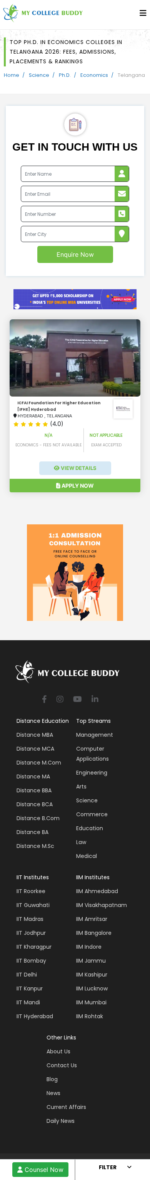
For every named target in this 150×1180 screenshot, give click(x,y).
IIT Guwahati (33, 905)
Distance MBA (35, 735)
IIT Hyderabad (35, 1016)
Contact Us (62, 1065)
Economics (94, 75)
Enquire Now (75, 254)
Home (11, 75)
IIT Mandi (28, 1002)
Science (39, 75)
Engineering (91, 772)
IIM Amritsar (91, 919)
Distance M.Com (39, 762)
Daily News (61, 1121)
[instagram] (60, 699)
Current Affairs (66, 1107)
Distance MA (33, 776)
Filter (108, 1167)
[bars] (143, 15)
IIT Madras (30, 919)
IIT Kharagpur (34, 947)
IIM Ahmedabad (97, 891)
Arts (81, 786)
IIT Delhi (27, 974)
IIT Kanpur (30, 988)
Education (89, 828)
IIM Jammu (91, 961)
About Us (58, 1051)
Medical (86, 856)
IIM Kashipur (91, 974)
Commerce (92, 814)
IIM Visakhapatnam (101, 905)
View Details (78, 468)
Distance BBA (34, 790)
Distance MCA (35, 749)
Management (94, 735)
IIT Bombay (31, 961)
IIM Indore (89, 947)
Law (81, 842)
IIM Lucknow (92, 988)
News (53, 1093)
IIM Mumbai (91, 1002)
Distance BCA (35, 804)
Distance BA (32, 832)
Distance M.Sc (35, 846)
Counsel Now (43, 1169)
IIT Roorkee (31, 891)
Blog (52, 1079)
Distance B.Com (38, 818)
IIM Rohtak (89, 1016)
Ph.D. (65, 75)
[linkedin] (95, 699)
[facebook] (44, 699)
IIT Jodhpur (31, 933)
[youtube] (77, 699)
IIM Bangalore (94, 933)
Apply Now (77, 485)
